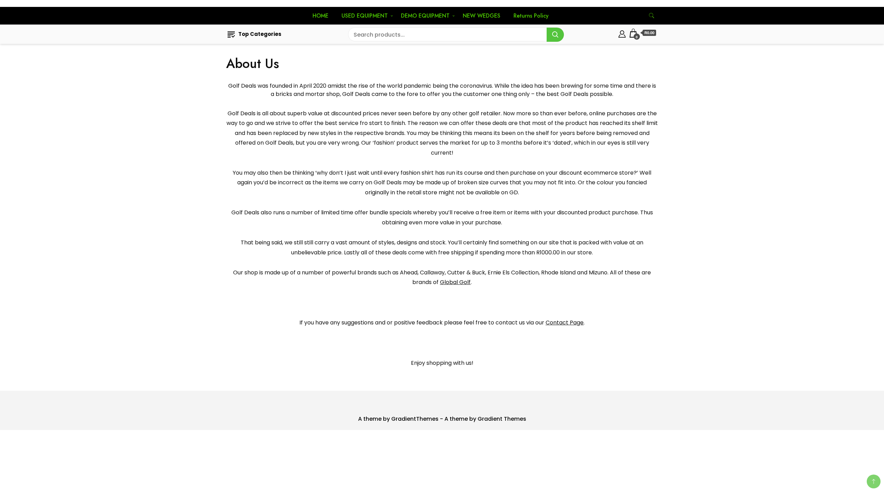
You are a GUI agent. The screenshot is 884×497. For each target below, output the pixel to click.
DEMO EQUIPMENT (425, 16)
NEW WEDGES (481, 16)
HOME (320, 16)
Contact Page (565, 323)
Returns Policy (531, 16)
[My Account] (622, 33)
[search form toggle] (651, 15)
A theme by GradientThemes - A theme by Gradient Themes (442, 419)
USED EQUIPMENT (365, 16)
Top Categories (259, 34)
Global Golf (455, 282)
